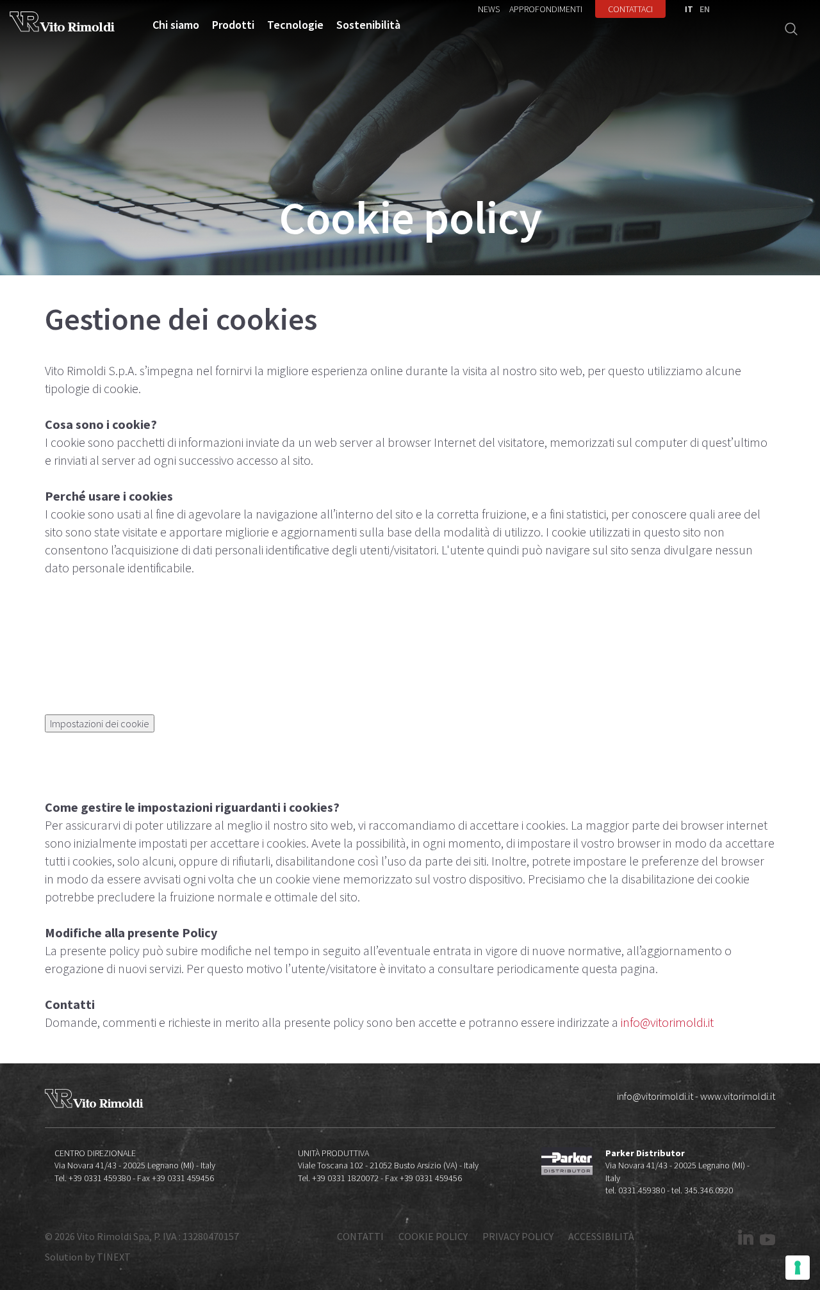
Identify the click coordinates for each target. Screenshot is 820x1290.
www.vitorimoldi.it (737, 1096)
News (489, 9)
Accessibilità (601, 1236)
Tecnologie (295, 25)
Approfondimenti (545, 9)
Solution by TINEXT (88, 1256)
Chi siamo (175, 25)
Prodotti (233, 25)
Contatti (360, 1236)
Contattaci (630, 9)
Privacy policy (518, 1236)
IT (689, 9)
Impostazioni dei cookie (99, 723)
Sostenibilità (368, 25)
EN (705, 9)
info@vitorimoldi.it (667, 1022)
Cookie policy (433, 1236)
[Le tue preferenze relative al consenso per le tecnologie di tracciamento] (797, 1267)
